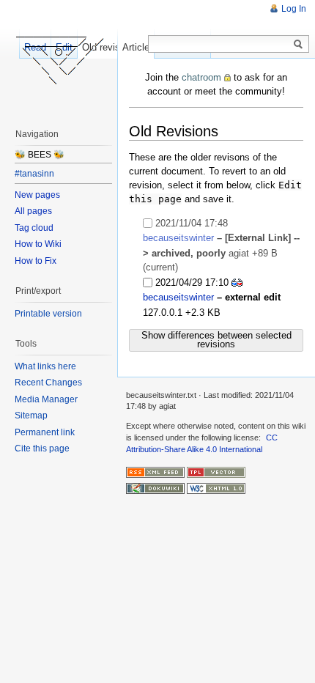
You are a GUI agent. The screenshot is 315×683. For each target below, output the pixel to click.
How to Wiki (38, 244)
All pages (33, 211)
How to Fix (35, 261)
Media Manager (46, 399)
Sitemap (31, 415)
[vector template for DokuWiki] (216, 471)
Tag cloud (34, 228)
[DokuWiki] (155, 488)
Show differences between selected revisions (216, 340)
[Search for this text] (298, 45)
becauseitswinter (178, 237)
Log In (293, 9)
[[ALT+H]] (58, 58)
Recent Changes (48, 382)
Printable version (48, 314)
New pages (37, 195)
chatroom (201, 77)
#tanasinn (34, 174)
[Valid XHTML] (216, 488)
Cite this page (42, 448)
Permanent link (45, 432)
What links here (45, 366)
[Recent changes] (155, 471)
